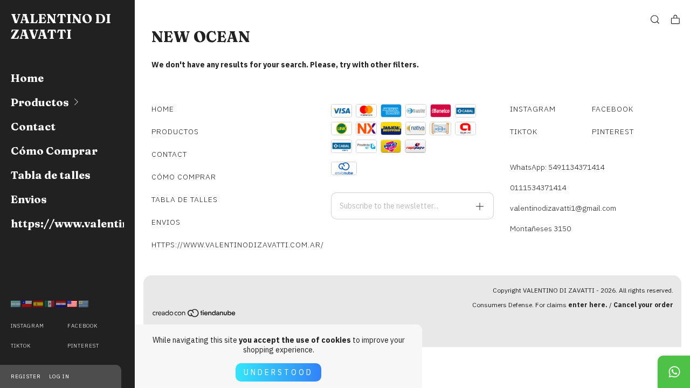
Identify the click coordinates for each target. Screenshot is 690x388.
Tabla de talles (51, 175)
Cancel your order (643, 305)
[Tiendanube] (194, 315)
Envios (29, 199)
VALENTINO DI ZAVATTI (61, 26)
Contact (33, 126)
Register (26, 376)
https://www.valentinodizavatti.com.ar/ (67, 223)
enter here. (588, 305)
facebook (82, 325)
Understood (278, 372)
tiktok (21, 345)
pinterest (83, 345)
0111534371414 (538, 187)
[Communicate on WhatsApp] (674, 372)
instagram (27, 325)
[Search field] (655, 19)
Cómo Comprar (54, 150)
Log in (59, 376)
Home (27, 78)
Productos (40, 102)
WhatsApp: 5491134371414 (557, 167)
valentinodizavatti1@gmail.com (563, 208)
